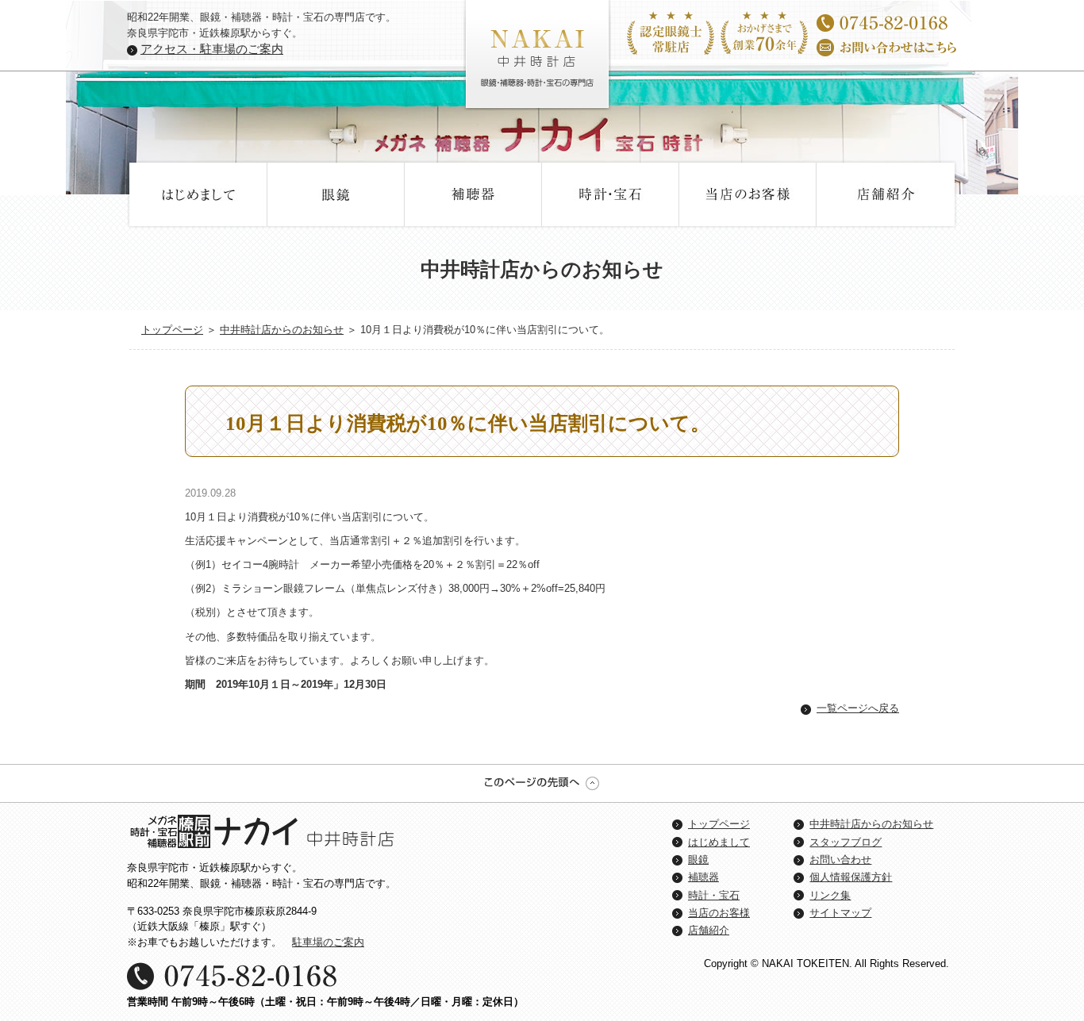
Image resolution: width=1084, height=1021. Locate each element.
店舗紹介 (886, 194)
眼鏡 (336, 194)
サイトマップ (840, 913)
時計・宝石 (610, 194)
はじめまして (198, 194)
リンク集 (830, 895)
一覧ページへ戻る (858, 708)
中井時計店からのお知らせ (282, 330)
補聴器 (473, 194)
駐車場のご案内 (328, 942)
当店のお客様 (748, 194)
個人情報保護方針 (850, 877)
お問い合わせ (840, 860)
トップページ (172, 330)
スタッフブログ (845, 842)
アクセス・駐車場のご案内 (211, 49)
